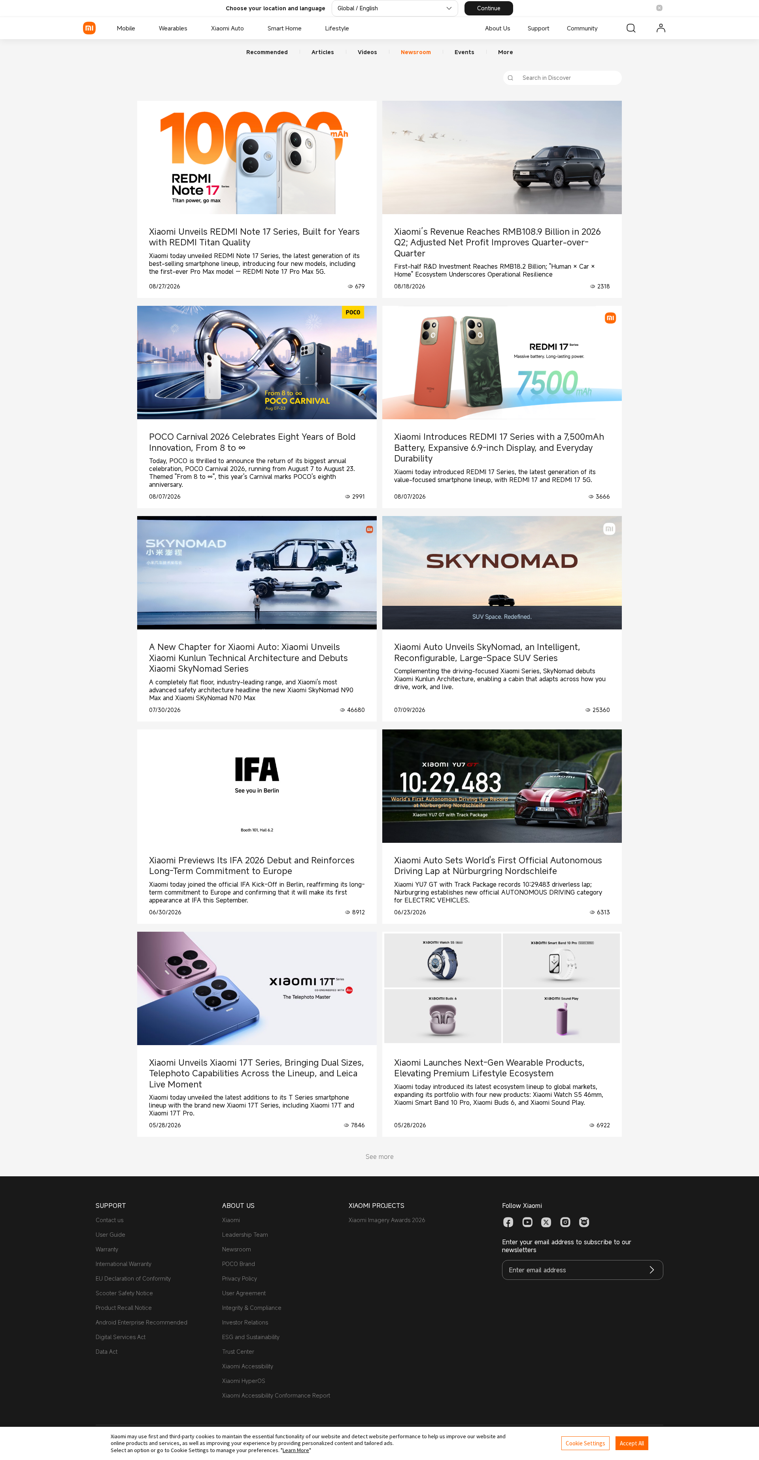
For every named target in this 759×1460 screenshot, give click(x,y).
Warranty (107, 1249)
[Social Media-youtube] (527, 1222)
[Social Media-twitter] (546, 1222)
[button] (659, 8)
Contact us (109, 1220)
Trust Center (238, 1351)
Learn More (296, 1450)
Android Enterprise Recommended (141, 1322)
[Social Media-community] (584, 1222)
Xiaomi (231, 1220)
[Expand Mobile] (139, 28)
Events (464, 52)
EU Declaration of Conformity (133, 1278)
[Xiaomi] (89, 28)
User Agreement (244, 1293)
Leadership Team (245, 1234)
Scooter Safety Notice (124, 1293)
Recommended (267, 52)
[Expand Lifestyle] (353, 28)
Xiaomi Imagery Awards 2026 (387, 1220)
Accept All (632, 1443)
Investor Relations (245, 1322)
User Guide (110, 1234)
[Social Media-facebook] (508, 1222)
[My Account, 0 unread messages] (661, 28)
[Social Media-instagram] (565, 1222)
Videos (367, 52)
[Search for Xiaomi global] (631, 28)
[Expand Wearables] (191, 28)
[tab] (267, 52)
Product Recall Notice (124, 1307)
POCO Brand (238, 1264)
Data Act (106, 1351)
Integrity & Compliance (251, 1307)
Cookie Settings (585, 1443)
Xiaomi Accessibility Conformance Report (276, 1395)
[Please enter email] (652, 1270)
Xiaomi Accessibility (247, 1366)
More (505, 52)
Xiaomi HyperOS (243, 1381)
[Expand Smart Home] (305, 28)
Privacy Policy (239, 1278)
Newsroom (416, 52)
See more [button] (380, 1156)
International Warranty (123, 1264)
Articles (323, 52)
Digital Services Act (120, 1337)
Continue (488, 8)
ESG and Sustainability (250, 1337)
